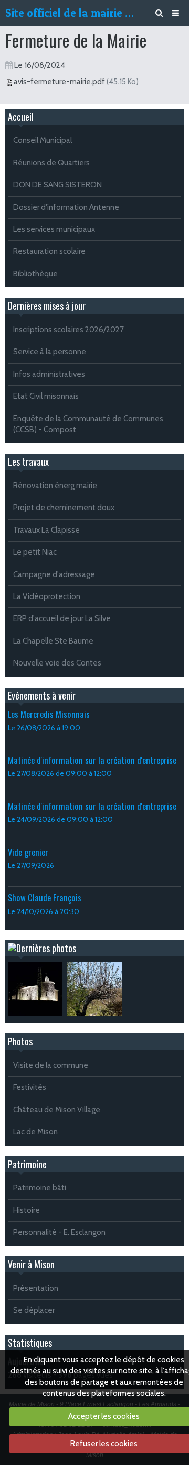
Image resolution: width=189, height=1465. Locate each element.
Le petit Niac (35, 552)
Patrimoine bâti (39, 1187)
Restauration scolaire (49, 251)
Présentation (35, 1288)
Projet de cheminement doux (63, 507)
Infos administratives (49, 374)
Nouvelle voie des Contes (57, 663)
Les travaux (28, 461)
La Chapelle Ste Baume (53, 641)
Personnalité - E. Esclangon (59, 1232)
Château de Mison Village (56, 1109)
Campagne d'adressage (54, 574)
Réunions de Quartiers (51, 162)
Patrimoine (27, 1164)
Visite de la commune (50, 1065)
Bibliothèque (35, 273)
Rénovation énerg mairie (55, 485)
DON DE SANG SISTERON (57, 184)
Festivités (29, 1087)
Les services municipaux (54, 229)
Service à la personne (49, 351)
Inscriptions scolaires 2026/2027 (68, 329)
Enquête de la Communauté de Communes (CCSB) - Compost (88, 424)
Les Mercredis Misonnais (49, 713)
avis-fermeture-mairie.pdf (59, 81)
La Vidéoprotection (46, 596)
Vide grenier (28, 852)
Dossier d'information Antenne (66, 207)
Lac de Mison (35, 1131)
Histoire (26, 1210)
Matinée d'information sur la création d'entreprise (92, 760)
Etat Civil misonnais (46, 396)
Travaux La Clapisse (46, 530)
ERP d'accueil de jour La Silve (62, 618)
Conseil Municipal (42, 140)
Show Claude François (44, 897)
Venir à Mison (31, 1264)
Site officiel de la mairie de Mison (71, 12)
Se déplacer (34, 1310)
